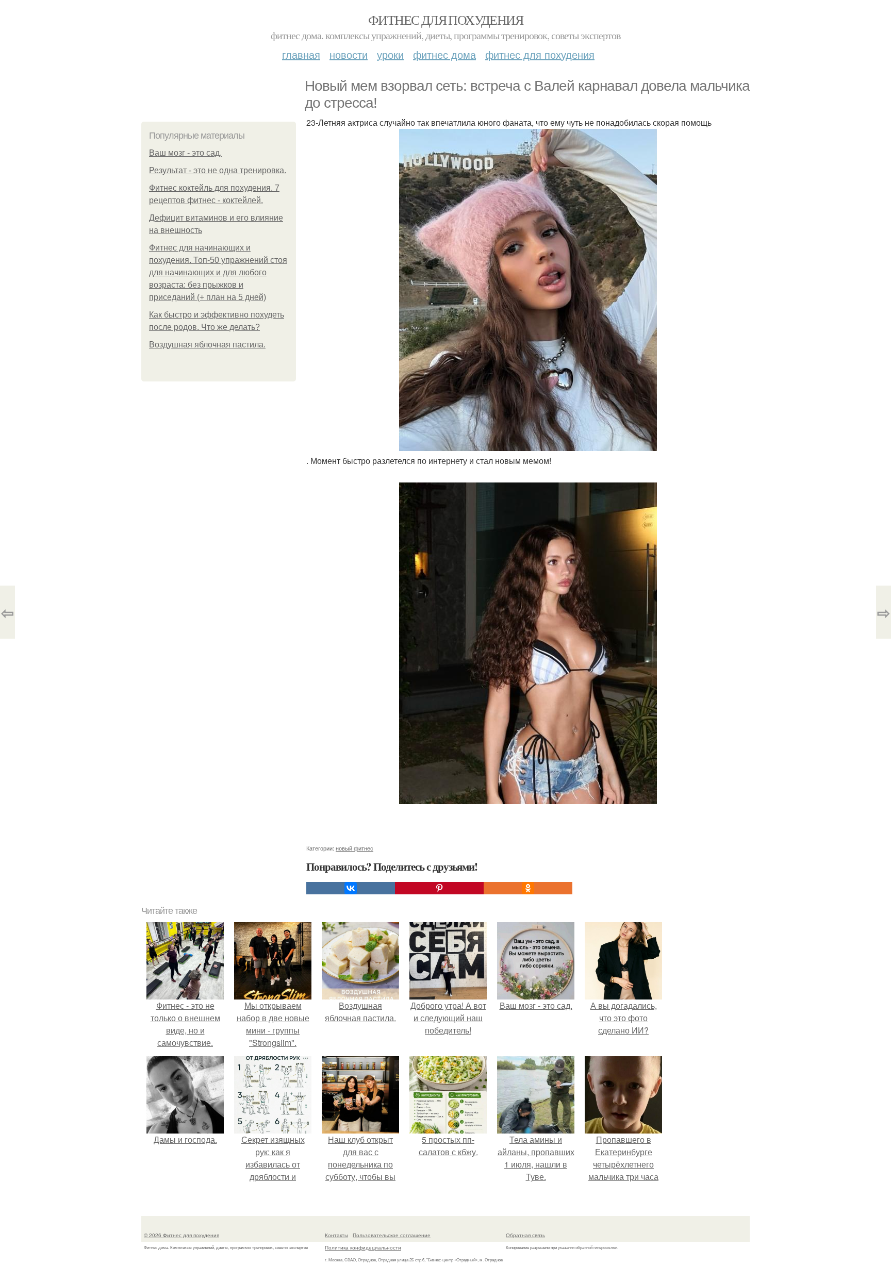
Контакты (336, 1235)
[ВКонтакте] (350, 888)
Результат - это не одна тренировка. (217, 170)
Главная (301, 54)
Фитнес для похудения (445, 19)
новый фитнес (354, 848)
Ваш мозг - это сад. (185, 152)
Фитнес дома (444, 54)
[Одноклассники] (528, 888)
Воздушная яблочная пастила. (207, 344)
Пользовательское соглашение (392, 1235)
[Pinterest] (439, 888)
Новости (348, 54)
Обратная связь (525, 1235)
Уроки (390, 54)
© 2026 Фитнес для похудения (181, 1235)
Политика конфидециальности (363, 1247)
